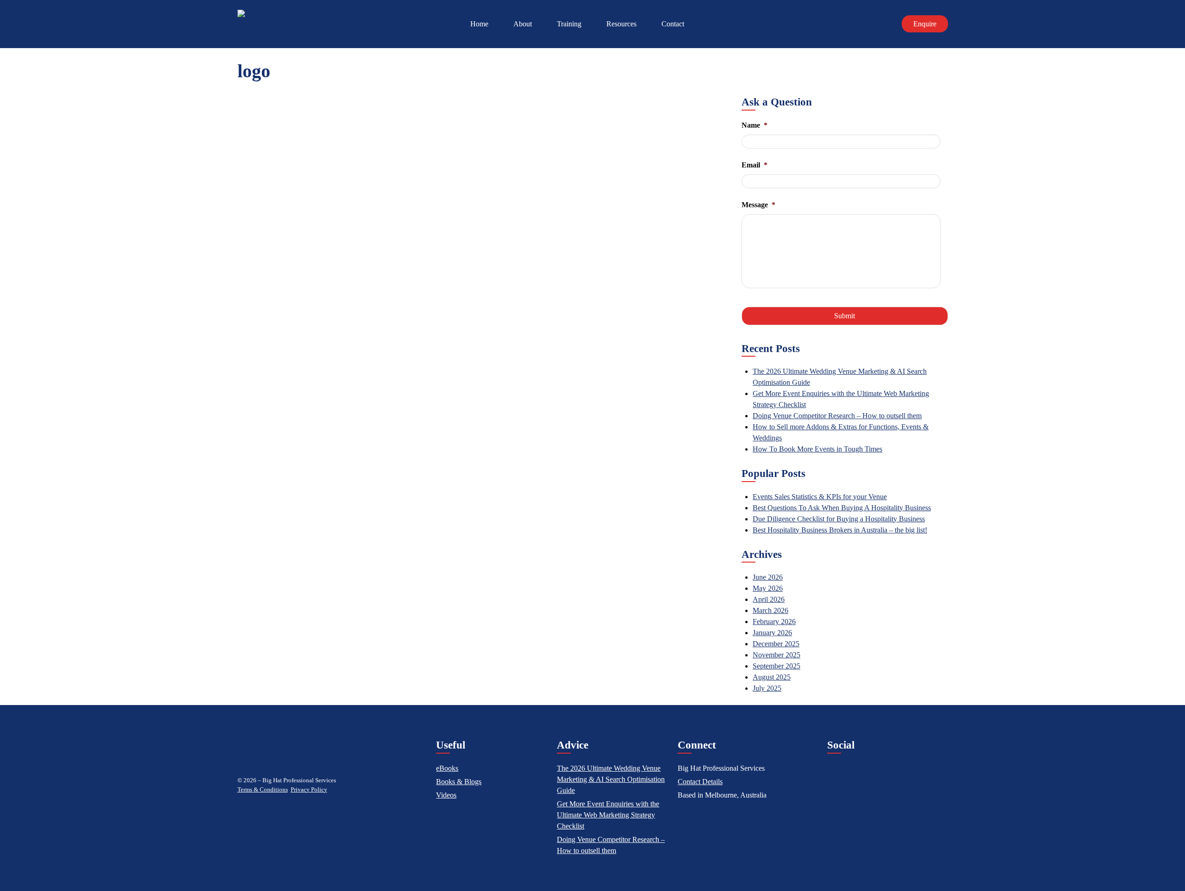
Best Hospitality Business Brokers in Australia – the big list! (840, 530)
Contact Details (700, 782)
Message (758, 205)
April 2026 (769, 599)
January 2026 (772, 633)
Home (479, 24)
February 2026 (774, 621)
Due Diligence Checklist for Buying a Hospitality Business (839, 519)
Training (569, 24)
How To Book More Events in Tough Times (817, 449)
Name (754, 125)
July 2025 (767, 688)
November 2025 (776, 655)
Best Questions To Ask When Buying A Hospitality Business (842, 508)
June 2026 (768, 577)
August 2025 (772, 677)
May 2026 (768, 588)
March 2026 (770, 610)
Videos (446, 795)
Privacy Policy (309, 789)
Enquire (924, 24)
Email (754, 165)
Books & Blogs (458, 782)
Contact (672, 24)
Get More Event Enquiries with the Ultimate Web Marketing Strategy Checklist (608, 815)
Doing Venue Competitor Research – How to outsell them (837, 416)
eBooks (447, 768)
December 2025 (776, 644)
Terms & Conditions (262, 789)
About (522, 24)
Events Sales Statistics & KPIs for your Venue (820, 497)
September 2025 (776, 666)
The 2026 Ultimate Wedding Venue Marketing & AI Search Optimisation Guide (611, 779)
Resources (621, 24)
